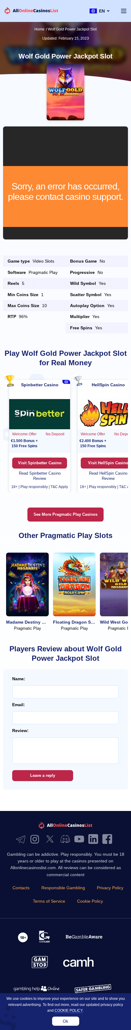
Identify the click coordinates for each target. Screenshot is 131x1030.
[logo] (31, 11)
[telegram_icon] (22, 839)
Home (39, 29)
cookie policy (69, 1010)
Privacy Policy (110, 887)
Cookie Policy (90, 901)
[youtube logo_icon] (80, 839)
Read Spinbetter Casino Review (40, 476)
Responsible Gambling (63, 887)
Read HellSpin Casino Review (108, 476)
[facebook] (108, 839)
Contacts (21, 887)
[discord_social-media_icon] (66, 839)
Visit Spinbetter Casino (40, 463)
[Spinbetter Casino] (39, 414)
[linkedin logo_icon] (94, 839)
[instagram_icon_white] (36, 839)
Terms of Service (49, 901)
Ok (65, 1021)
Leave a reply (42, 775)
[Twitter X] (51, 839)
